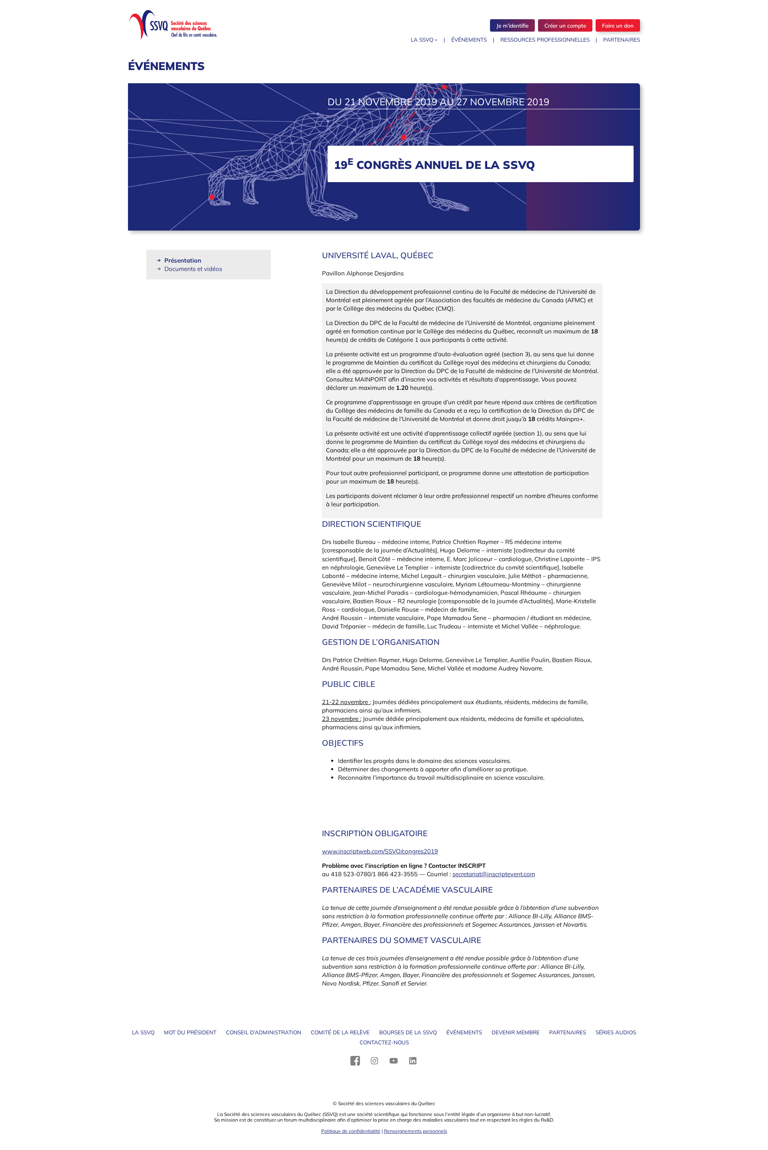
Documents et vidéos (193, 269)
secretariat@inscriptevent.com (493, 874)
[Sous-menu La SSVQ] (436, 39)
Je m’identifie (512, 25)
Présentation (182, 260)
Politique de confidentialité (350, 1131)
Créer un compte (565, 25)
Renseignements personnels (415, 1131)
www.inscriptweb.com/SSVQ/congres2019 (380, 851)
